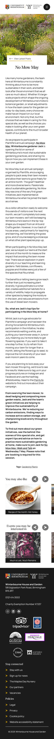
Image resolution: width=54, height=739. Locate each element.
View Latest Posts (22, 58)
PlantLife (38, 380)
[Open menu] (47, 7)
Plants (35, 466)
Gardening (26, 466)
